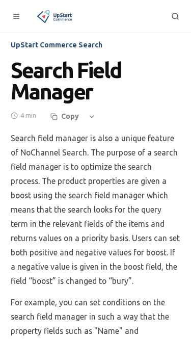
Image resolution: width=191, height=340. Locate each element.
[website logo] (55, 16)
